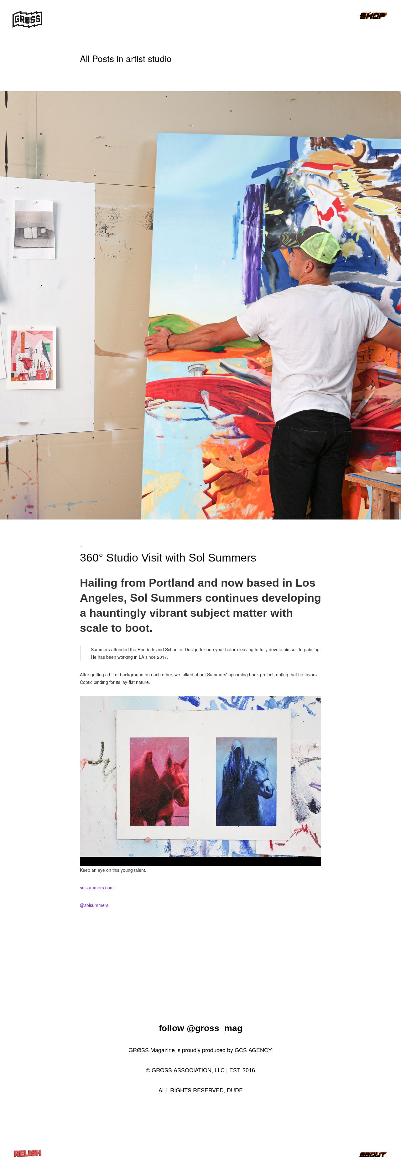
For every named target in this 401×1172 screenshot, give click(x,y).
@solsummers (94, 905)
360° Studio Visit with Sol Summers (168, 557)
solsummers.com (97, 887)
